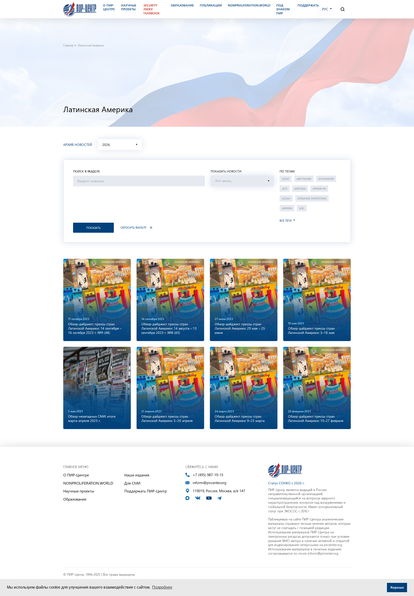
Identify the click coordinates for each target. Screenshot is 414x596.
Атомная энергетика (312, 198)
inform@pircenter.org (209, 482)
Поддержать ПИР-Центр (145, 490)
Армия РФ (319, 188)
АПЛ (284, 188)
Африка (287, 208)
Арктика (299, 188)
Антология (326, 179)
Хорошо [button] (397, 587)
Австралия (304, 179)
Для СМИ (132, 483)
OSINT (285, 179)
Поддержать (308, 5)
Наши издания (136, 474)
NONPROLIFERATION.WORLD (88, 483)
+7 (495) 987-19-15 (208, 475)
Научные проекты (78, 490)
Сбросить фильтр (133, 227)
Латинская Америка (113, 262)
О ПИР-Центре (76, 474)
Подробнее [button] (162, 587)
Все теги (286, 220)
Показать (93, 228)
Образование (74, 499)
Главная (68, 45)
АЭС (301, 208)
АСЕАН (286, 198)
